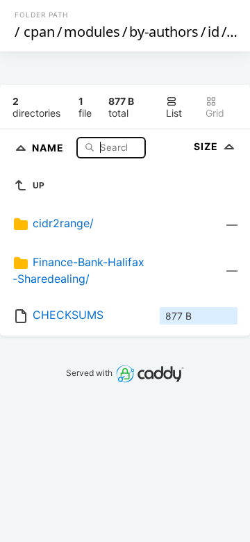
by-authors (164, 31)
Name (49, 147)
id (213, 31)
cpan (39, 31)
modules (92, 31)
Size (207, 146)
